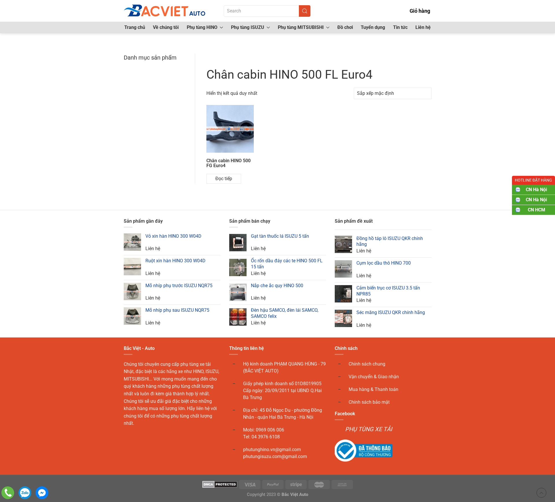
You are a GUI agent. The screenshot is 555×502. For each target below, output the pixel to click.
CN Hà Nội (536, 189)
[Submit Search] (304, 11)
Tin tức (400, 27)
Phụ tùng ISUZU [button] (247, 27)
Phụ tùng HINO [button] (202, 27)
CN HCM (536, 210)
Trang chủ (134, 27)
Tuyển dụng (373, 27)
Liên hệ (423, 27)
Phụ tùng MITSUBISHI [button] (301, 27)
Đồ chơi (345, 27)
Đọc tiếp (223, 178)
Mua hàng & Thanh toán (373, 389)
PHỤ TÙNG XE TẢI (368, 429)
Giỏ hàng (420, 11)
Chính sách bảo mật (369, 402)
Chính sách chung (367, 364)
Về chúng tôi (166, 27)
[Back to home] (165, 10)
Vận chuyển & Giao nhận (374, 376)
